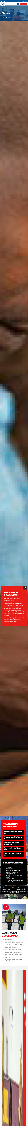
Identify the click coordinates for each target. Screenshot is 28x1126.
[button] (18, 4)
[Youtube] (25, 1)
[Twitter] (21, 1)
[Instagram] (23, 1)
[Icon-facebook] (19, 1)
